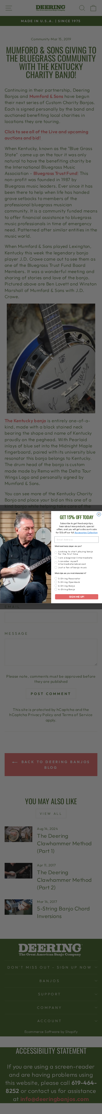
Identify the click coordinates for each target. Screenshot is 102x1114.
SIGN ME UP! (76, 596)
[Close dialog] (99, 514)
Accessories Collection (85, 532)
